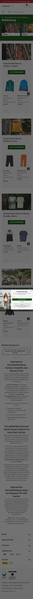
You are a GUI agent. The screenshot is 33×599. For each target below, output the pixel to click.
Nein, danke (22, 301)
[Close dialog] (32, 290)
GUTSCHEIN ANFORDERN (22, 299)
